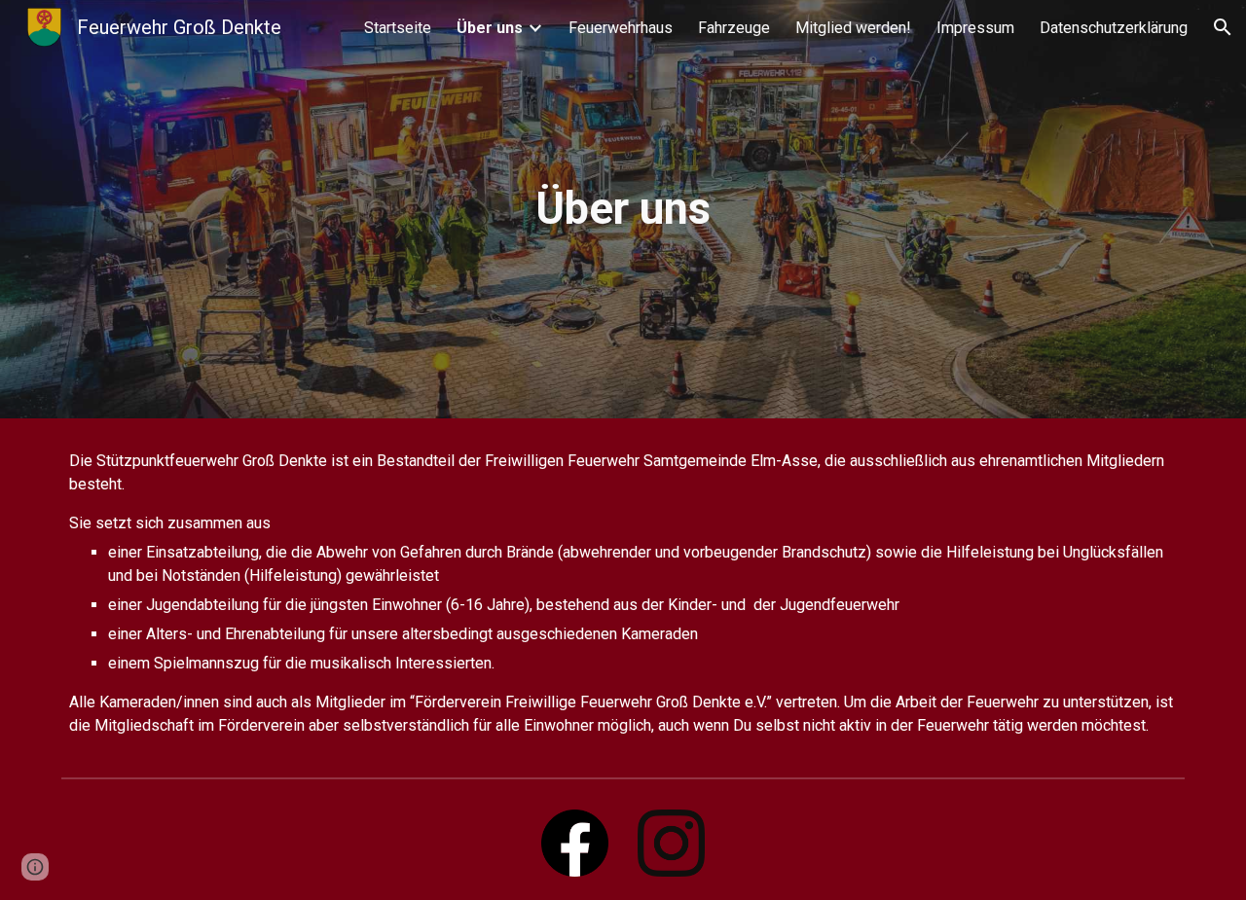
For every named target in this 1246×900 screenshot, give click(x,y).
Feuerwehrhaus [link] (620, 27)
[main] (623, 209)
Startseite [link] (397, 27)
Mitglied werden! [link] (853, 27)
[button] (1222, 27)
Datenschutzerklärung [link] (1114, 27)
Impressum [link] (975, 27)
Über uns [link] (490, 27)
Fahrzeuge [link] (734, 27)
